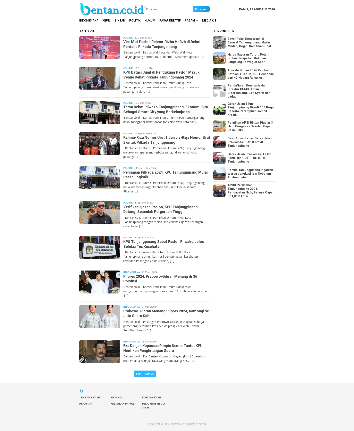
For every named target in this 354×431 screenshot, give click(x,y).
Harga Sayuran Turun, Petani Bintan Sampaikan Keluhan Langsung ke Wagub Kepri (248, 58)
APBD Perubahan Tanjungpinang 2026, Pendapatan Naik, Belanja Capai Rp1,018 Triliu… (250, 190)
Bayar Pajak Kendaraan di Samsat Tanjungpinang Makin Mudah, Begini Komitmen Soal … (251, 42)
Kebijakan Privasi (123, 403)
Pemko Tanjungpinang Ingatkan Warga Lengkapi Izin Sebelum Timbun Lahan (250, 173)
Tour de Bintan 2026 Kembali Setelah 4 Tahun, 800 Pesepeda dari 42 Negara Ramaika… (251, 74)
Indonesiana (131, 272)
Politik (128, 37)
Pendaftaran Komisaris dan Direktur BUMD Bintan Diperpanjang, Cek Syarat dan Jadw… (249, 91)
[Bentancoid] (111, 9)
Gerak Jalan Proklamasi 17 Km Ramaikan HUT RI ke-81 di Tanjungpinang (249, 157)
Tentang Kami (89, 397)
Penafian (85, 403)
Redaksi (116, 397)
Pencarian (201, 9)
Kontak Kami (151, 397)
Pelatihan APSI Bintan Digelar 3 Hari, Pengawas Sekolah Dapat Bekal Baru (250, 126)
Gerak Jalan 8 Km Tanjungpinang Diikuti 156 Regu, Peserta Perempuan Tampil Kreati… (251, 109)
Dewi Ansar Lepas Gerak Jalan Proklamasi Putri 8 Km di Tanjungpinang (250, 142)
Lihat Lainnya (145, 374)
